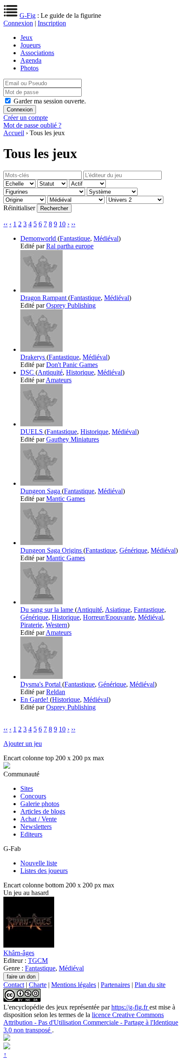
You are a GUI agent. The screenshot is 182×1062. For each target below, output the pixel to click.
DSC (28, 372)
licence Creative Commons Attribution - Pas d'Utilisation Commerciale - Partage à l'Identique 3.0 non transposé (90, 1022)
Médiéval (106, 238)
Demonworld (39, 238)
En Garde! (35, 699)
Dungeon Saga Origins (51, 550)
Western (56, 624)
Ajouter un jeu (22, 743)
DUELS (32, 431)
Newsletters (36, 826)
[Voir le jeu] (41, 290)
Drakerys (33, 357)
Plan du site (150, 984)
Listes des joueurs (44, 870)
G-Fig (27, 15)
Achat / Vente (38, 819)
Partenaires (115, 984)
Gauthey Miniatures (72, 439)
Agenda (30, 60)
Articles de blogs (42, 811)
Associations (37, 52)
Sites (26, 788)
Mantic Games (65, 498)
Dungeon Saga (41, 491)
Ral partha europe (70, 246)
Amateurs (59, 380)
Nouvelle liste (38, 863)
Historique (80, 372)
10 (62, 224)
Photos (29, 68)
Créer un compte (25, 117)
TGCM (38, 960)
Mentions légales (73, 984)
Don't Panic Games (72, 364)
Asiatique (117, 609)
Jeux (26, 37)
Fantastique (75, 238)
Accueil (13, 132)
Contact (13, 984)
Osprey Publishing (71, 305)
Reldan (55, 691)
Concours (33, 796)
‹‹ (5, 224)
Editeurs (31, 834)
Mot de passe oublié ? (32, 125)
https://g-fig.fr (130, 1007)
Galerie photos (39, 803)
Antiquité (50, 372)
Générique (133, 550)
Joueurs (30, 45)
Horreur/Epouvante (109, 617)
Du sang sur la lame (47, 609)
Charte (38, 984)
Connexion (18, 23)
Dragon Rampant (44, 297)
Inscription (52, 23)
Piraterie (31, 624)
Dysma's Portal (41, 684)
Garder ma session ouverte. (50, 101)
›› (73, 224)
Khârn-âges (18, 952)
